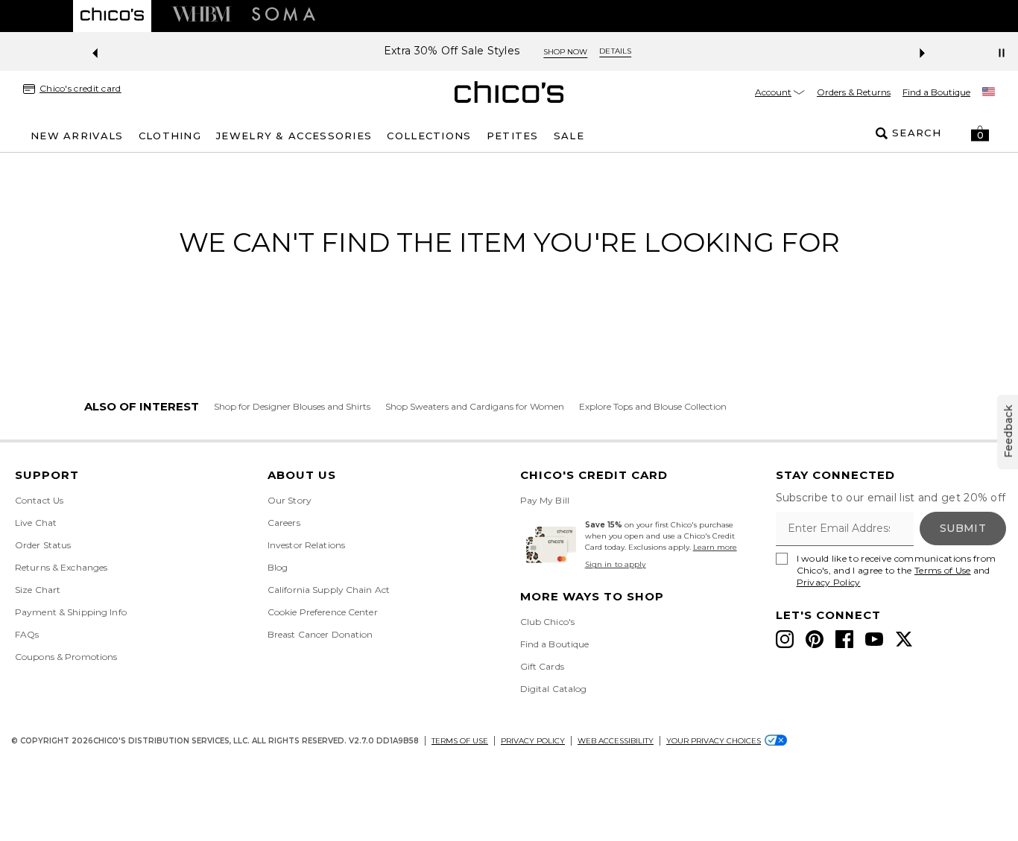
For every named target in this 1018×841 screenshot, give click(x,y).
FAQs (27, 634)
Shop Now (717, 52)
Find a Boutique (936, 92)
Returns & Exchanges (61, 567)
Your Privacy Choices (713, 741)
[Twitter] (904, 639)
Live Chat (36, 522)
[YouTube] (874, 639)
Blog (278, 567)
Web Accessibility (616, 741)
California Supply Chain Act (329, 589)
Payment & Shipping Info (71, 612)
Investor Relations (306, 544)
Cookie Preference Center (323, 612)
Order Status (43, 544)
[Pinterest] (814, 639)
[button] (980, 133)
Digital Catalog (553, 688)
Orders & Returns (854, 92)
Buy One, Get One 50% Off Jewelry (575, 51)
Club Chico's (547, 621)
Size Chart (37, 589)
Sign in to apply (615, 564)
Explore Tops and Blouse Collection (653, 406)
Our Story (290, 500)
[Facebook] (844, 639)
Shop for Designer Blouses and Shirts (292, 406)
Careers (284, 522)
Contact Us (39, 500)
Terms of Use (942, 570)
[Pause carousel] (1002, 53)
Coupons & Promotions (66, 656)
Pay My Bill (544, 500)
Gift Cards (542, 666)
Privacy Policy (829, 582)
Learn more (715, 547)
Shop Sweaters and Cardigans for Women (474, 406)
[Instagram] (785, 639)
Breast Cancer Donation (320, 634)
